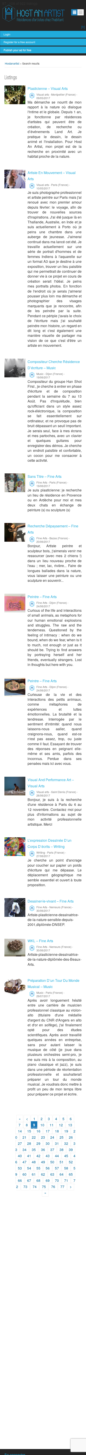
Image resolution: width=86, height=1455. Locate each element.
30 (48, 1143)
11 (52, 1124)
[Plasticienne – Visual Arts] (14, 94)
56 (48, 1168)
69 (48, 1180)
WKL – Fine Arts (40, 940)
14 (20, 1131)
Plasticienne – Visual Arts (48, 88)
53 (20, 1168)
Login (7, 34)
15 (29, 1131)
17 (48, 1131)
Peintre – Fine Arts (42, 596)
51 (62, 1161)
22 (34, 1137)
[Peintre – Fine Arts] (14, 603)
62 (43, 1174)
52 (71, 1161)
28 (29, 1143)
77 (62, 1186)
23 (43, 1137)
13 (70, 1124)
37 (52, 1149)
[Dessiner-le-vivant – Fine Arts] (14, 907)
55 (38, 1168)
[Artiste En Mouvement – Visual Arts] (14, 179)
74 (35, 1186)
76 (53, 1186)
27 (20, 1143)
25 (62, 1137)
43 (48, 1155)
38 (62, 1149)
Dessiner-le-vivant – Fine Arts (51, 901)
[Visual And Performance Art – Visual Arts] (14, 786)
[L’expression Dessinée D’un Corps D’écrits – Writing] (14, 846)
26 (71, 1137)
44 (57, 1155)
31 (57, 1143)
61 (34, 1174)
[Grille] (80, 12)
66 (20, 1180)
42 (38, 1155)
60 (24, 1174)
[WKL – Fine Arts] (14, 947)
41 (29, 1155)
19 (66, 1131)
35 (34, 1149)
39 (71, 1149)
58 (66, 1168)
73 (25, 1186)
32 (66, 1143)
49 (43, 1161)
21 (24, 1137)
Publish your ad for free (17, 50)
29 (38, 1143)
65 (71, 1174)
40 (20, 1155)
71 (66, 1180)
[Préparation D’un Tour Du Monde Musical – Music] (14, 986)
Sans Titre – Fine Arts (45, 476)
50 (52, 1161)
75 (44, 1186)
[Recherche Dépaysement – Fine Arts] (14, 532)
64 (62, 1174)
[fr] (83, 27)
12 (61, 1124)
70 (57, 1180)
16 (38, 1131)
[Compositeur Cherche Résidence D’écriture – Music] (14, 368)
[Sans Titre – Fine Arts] (14, 482)
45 (66, 1155)
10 (42, 1124)
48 (34, 1161)
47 (24, 1161)
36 (43, 1149)
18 (57, 1131)
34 (24, 1149)
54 (29, 1168)
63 (52, 1174)
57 (57, 1168)
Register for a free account (19, 42)
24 (52, 1137)
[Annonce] (74, 12)
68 (38, 1180)
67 (29, 1180)
